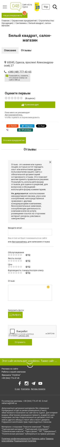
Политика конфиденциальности (16, 439)
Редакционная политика (25, 441)
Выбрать (16, 315)
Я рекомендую (31, 104)
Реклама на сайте (10, 369)
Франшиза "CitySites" (11, 375)
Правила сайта (38, 439)
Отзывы (26, 50)
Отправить (20, 342)
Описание (10, 50)
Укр (46, 6)
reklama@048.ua (9, 403)
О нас (17, 389)
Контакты (25, 389)
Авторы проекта (38, 389)
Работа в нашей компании (14, 372)
